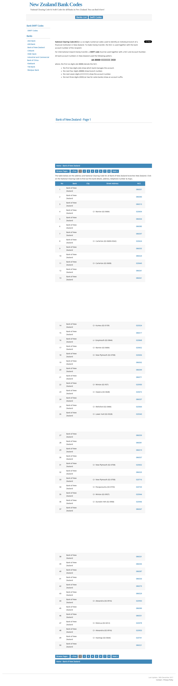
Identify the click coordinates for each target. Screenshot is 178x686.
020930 (139, 385)
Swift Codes (96, 17)
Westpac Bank (33, 70)
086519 (139, 450)
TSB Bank (31, 67)
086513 (139, 204)
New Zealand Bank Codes (55, 4)
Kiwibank (31, 64)
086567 (139, 509)
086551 (139, 616)
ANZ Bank (31, 41)
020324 (139, 326)
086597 (139, 234)
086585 (139, 226)
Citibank (30, 51)
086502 (139, 362)
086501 (139, 189)
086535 (139, 564)
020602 (139, 465)
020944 (139, 494)
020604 (139, 212)
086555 (139, 249)
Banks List (81, 17)
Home (58, 166)
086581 (139, 443)
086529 (139, 594)
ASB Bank (31, 44)
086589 (139, 608)
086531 (139, 557)
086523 (139, 256)
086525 (139, 472)
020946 (139, 502)
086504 (139, 219)
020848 (139, 340)
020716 (139, 480)
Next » (115, 171)
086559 (139, 435)
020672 (139, 392)
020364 (139, 407)
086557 (139, 457)
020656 (139, 355)
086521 (139, 645)
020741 (139, 638)
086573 (139, 586)
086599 (139, 370)
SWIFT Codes (32, 31)
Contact (159, 680)
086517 (139, 333)
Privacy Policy (168, 680)
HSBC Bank (31, 54)
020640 (139, 263)
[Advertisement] (103, 29)
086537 (139, 399)
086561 (139, 278)
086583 (139, 197)
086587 (139, 571)
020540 (139, 414)
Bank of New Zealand (71, 166)
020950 (139, 601)
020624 (139, 241)
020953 (139, 630)
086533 (139, 579)
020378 (139, 623)
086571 (139, 377)
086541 (139, 271)
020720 (139, 487)
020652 (139, 348)
